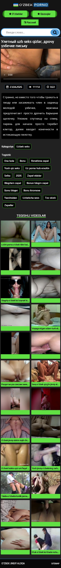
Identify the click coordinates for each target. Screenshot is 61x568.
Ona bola (9, 160)
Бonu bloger (11, 190)
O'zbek (33, 5)
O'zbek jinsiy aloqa (13, 563)
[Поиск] (55, 32)
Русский (31, 22)
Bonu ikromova (31, 190)
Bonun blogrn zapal (37, 183)
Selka (7, 175)
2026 (19, 175)
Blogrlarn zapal (12, 183)
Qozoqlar (45, 13)
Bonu (22, 160)
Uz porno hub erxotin (37, 168)
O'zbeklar (17, 13)
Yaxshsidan (10, 197)
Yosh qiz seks (12, 168)
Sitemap (55, 563)
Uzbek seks (23, 146)
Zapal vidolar (34, 175)
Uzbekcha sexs (31, 197)
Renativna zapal (40, 160)
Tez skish (50, 197)
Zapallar (8, 205)
